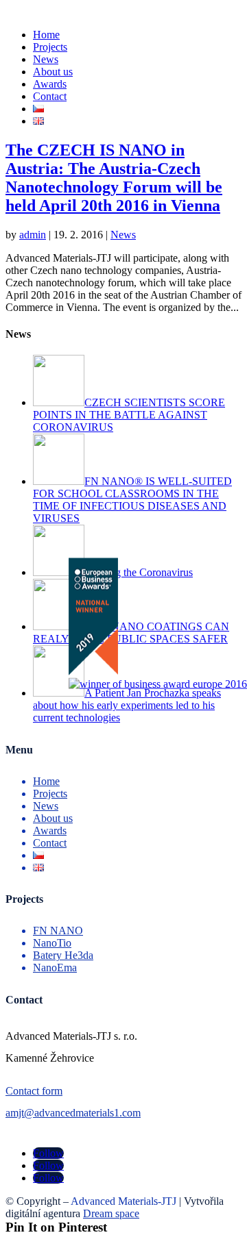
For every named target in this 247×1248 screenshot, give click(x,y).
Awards (50, 84)
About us (53, 71)
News (45, 59)
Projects (50, 47)
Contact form (33, 1091)
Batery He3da (63, 955)
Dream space (111, 1213)
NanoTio (52, 943)
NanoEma (55, 967)
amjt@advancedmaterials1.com (73, 1113)
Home (46, 34)
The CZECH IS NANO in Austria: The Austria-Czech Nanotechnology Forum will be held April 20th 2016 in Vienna (113, 177)
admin (32, 234)
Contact (50, 96)
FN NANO (58, 930)
